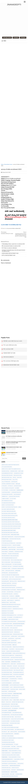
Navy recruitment (6, 657)
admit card (20, 471)
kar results (17, 600)
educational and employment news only (11, 521)
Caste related (14, 481)
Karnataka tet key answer (7, 610)
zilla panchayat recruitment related (10, 776)
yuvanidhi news (18, 774)
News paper (7, 661)
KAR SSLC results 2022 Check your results (12, 341)
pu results (20, 678)
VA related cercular (6, 767)
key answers (4, 619)
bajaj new (19, 477)
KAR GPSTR (4, 600)
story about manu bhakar (7, 735)
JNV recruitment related (7, 593)
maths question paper (6, 644)
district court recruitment (8, 504)
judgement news (5, 598)
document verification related (8, 511)
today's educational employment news (10, 748)
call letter (15, 479)
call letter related (6, 481)
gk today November (17, 564)
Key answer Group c (17, 617)
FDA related (4, 553)
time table (13, 746)
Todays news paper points (7, 759)
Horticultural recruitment (15, 579)
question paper (5, 685)
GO (24, 458)
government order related (17, 568)
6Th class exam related (7, 466)
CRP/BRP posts (5, 496)
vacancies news (20, 769)
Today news (19, 746)
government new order (18, 566)
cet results (10, 485)
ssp (8, 731)
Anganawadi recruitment (7, 473)
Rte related (21, 708)
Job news (17, 596)
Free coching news (6, 562)
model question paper (6, 653)
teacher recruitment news (8, 740)
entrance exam (5, 538)
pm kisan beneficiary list (18, 672)
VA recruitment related (15, 765)
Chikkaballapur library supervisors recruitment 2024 (13, 243)
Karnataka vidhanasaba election (9, 615)
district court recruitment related (9, 507)
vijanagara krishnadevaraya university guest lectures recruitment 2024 (16, 442)
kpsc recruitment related (18, 623)
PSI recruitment (5, 678)
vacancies (13, 769)
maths (19, 642)
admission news (13, 471)
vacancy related (5, 774)
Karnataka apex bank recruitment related (11, 604)
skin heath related (6, 718)
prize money (18, 676)
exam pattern (20, 547)
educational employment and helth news (11, 528)
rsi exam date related (6, 708)
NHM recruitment (21, 663)
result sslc (22, 699)
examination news (19, 551)
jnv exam (4, 591)
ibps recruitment (21, 581)
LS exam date (13, 640)
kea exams (4, 617)
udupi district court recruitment (9, 763)
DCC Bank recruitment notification (9, 248)
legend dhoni (11, 638)
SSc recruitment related (7, 725)
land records (14, 636)
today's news (4, 750)
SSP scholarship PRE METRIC (7, 733)
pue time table (13, 680)
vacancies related (6, 771)
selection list (18, 716)
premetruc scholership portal (8, 676)
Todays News (4, 757)
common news (20, 490)
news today (13, 663)
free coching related (16, 562)
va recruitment (5, 765)
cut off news (13, 498)
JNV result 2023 (5, 596)
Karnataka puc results (7, 608)
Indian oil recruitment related (8, 587)
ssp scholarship (21, 731)
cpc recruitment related (7, 494)
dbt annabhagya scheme (7, 500)
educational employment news (8, 530)
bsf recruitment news (6, 479)
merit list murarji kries (7, 646)
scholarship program (6, 712)
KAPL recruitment (14, 598)
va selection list (15, 767)
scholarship (4, 710)
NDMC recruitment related (7, 659)
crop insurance (17, 494)
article (14, 477)
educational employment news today (10, 532)
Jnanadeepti (14, 4)
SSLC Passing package (19, 729)
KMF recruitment (21, 621)
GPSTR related (5, 572)
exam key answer (16, 545)
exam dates (18, 543)
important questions (6, 583)
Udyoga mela (20, 763)
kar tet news (12, 602)
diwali (19, 507)
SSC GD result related (15, 721)
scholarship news (12, 710)
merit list (14, 644)
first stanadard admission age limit (9, 557)
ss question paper (5, 721)
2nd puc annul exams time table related (10, 464)
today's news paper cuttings (15, 750)
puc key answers (5, 680)
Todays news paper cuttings (14, 757)
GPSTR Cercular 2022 (9, 570)
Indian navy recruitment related (9, 585)
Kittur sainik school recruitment (9, 621)
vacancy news (14, 771)
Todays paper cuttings (18, 759)
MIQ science (11, 649)
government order (6, 568)
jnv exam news (10, 591)
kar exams (21, 598)
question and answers (7, 682)
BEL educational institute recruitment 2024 (11, 246)
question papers (5, 687)
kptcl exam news (9, 625)
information (19, 587)
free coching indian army (16, 560)
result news (16, 699)
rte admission (15, 708)
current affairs (5, 498)
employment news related (7, 536)
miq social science (19, 649)
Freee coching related (7, 564)
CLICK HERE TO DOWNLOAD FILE (11, 224)
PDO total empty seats (18, 670)
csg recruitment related (14, 496)
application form (17, 475)
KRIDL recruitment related (7, 629)
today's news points (6, 752)
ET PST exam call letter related (8, 543)
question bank (16, 682)
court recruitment (6, 492)
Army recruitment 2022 (7, 477)
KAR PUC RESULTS (10, 600)
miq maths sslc (5, 649)
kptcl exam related (18, 625)
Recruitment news (8, 164)
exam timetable (20, 549)
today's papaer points (16, 752)
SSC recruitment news (15, 723)
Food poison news (6, 560)
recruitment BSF (12, 691)
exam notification (12, 547)
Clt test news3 (5, 490)
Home (2, 164)
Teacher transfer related (7, 744)
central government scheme (8, 483)
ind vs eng (14, 583)
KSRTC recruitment (6, 636)
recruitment (4, 691)
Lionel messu (18, 638)
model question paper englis (19, 653)
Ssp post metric (13, 731)
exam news (4, 547)
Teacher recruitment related (8, 742)
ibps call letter (13, 581)
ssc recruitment (5, 723)
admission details (5, 471)
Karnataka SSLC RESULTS (18, 608)
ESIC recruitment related (15, 538)
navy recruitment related (16, 657)
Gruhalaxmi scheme (13, 572)
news (3, 661)
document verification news (8, 509)
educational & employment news (9, 513)
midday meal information (18, 646)
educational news (6, 534)
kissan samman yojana (13, 619)
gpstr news (17, 570)
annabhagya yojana (18, 473)
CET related (4, 485)
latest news (4, 638)
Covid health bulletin (16, 492)
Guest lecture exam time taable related (10, 574)
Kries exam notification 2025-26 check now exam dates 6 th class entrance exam (15, 431)
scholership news (6, 714)
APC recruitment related (7, 475)
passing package (5, 668)
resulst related (5, 699)
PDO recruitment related (7, 670)
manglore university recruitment (9, 642)
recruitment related (6, 695)
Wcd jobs (12, 774)
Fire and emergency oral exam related (10, 555)
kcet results (20, 615)
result (11, 699)
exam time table (12, 549)
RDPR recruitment (5, 689)
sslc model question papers (8, 729)
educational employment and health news (11, 526)
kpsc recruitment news (7, 623)
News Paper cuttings (15, 661)
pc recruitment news (14, 668)
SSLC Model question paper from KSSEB (10, 727)
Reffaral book (15, 695)
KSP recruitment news (18, 634)
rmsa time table (14, 704)
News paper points (6, 663)
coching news (12, 490)
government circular (6, 566)
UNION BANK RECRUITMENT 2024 (10, 253)
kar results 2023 (5, 602)
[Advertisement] (14, 21)
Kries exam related (18, 629)
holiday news (5, 579)
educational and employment (8, 517)
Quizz (11, 687)
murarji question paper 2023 (8, 655)
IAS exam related (5, 581)
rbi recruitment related (19, 687)
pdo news (22, 668)
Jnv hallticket (17, 591)
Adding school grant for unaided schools (11, 468)
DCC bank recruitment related (8, 502)
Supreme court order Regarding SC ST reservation (12, 738)
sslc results (4, 731)
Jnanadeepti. (14, 782)
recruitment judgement (7, 693)
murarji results (18, 655)
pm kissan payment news (7, 674)
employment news (15, 534)
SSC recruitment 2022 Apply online (11, 360)
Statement (16, 733)
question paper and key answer (16, 685)
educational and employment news (9, 519)
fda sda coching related (13, 553)
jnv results (11, 596)
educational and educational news (9, 515)
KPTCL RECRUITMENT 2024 (8, 255)
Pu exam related (13, 678)
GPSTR (3, 570)
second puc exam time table (8, 716)
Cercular (18, 483)
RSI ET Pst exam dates (15, 706)
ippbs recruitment (21, 589)
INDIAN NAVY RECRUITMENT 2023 (11, 364)
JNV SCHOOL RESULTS (8, 356)
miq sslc (3, 651)
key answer (9, 617)
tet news (16, 744)
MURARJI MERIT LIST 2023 (9, 352)
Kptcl (3, 625)
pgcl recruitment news (7, 672)
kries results (17, 632)
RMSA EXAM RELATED (6, 704)
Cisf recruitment (17, 485)
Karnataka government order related (10, 606)
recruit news (22, 689)
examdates (11, 551)
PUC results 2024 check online (10, 345)
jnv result (16, 593)
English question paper (19, 536)
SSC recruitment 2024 (8, 349)
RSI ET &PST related (6, 706)
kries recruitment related (7, 632)
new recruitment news (20, 659)
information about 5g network (9, 589)
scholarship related (16, 712)
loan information (6, 640)
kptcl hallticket (13, 627)
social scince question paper (17, 718)
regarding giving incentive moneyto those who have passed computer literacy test (20, 235)
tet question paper (6, 746)
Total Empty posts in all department (9, 761)
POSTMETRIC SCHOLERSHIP (18, 674)
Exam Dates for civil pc (7, 545)
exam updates (5, 551)
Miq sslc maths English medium (13, 651)
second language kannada (17, 714)
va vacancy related (6, 769)
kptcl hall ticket (5, 627)
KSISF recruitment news (7, 634)
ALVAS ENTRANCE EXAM (11, 452)
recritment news (14, 689)
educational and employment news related (11, 524)
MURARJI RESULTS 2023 (7, 233)
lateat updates (21, 636)
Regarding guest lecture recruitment (10, 697)
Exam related (5, 549)
